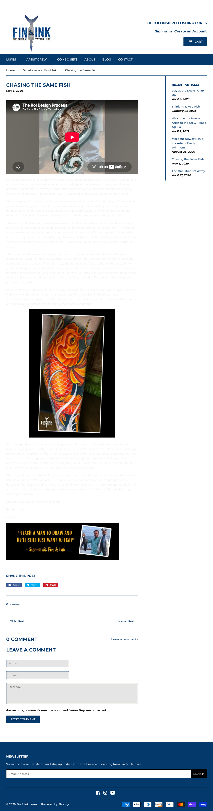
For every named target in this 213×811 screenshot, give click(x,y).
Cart (198, 41)
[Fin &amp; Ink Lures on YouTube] (112, 793)
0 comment (14, 604)
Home (10, 70)
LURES (11, 59)
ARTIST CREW (37, 59)
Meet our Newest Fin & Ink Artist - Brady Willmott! (187, 143)
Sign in (161, 31)
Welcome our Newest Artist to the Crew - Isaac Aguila (189, 123)
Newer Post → (128, 621)
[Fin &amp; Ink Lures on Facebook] (98, 793)
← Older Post (15, 621)
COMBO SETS (67, 59)
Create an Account (190, 31)
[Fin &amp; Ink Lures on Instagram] (105, 793)
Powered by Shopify (55, 804)
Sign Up (198, 773)
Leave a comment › (124, 639)
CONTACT (125, 59)
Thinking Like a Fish (186, 106)
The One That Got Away (188, 171)
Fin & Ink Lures (26, 804)
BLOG (106, 59)
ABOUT (89, 59)
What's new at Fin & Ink (40, 70)
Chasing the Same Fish (188, 159)
